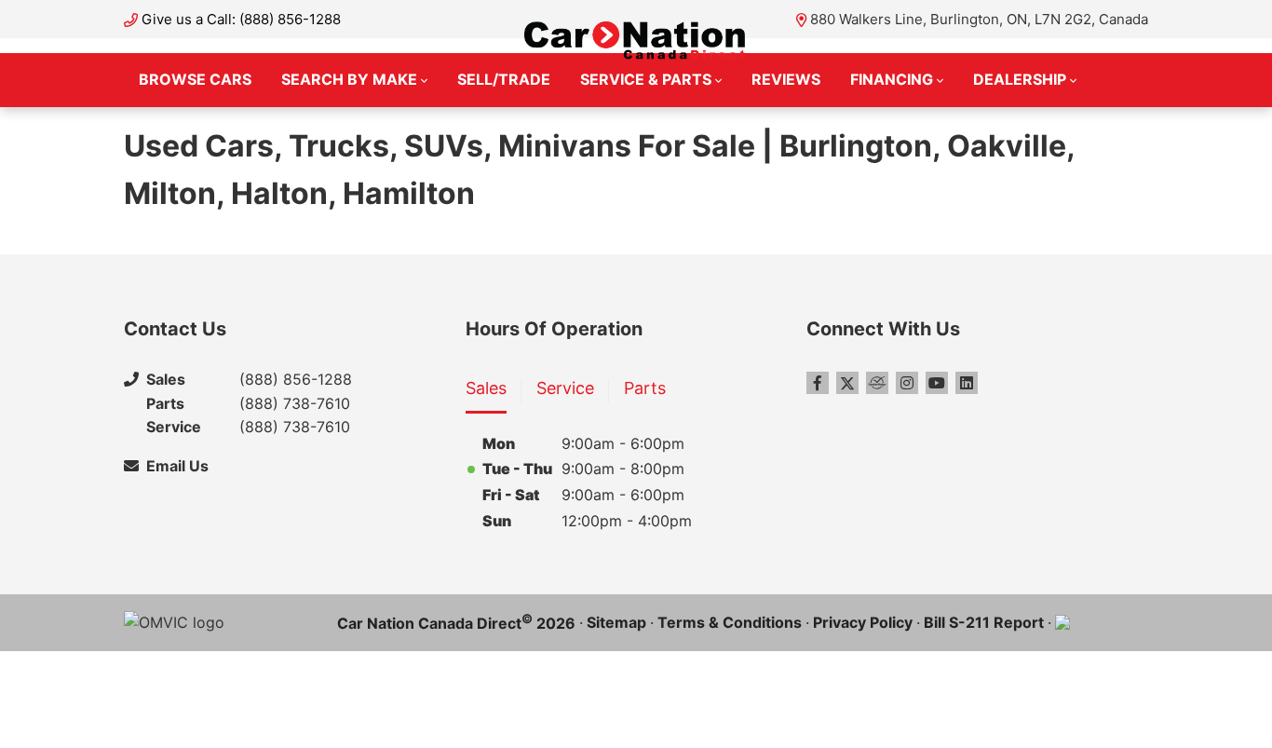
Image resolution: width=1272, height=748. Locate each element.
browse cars (195, 79)
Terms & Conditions (729, 622)
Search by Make (349, 79)
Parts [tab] (645, 388)
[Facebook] (817, 383)
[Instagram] (907, 383)
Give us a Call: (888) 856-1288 (241, 19)
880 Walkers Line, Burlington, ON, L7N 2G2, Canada (979, 19)
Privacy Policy (863, 622)
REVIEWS (785, 79)
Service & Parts (645, 79)
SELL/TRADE (503, 79)
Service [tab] (565, 388)
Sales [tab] (486, 388)
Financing (891, 79)
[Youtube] (937, 383)
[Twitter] (847, 383)
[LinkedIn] (966, 383)
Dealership (1019, 79)
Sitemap (616, 622)
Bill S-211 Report (984, 622)
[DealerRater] (877, 383)
